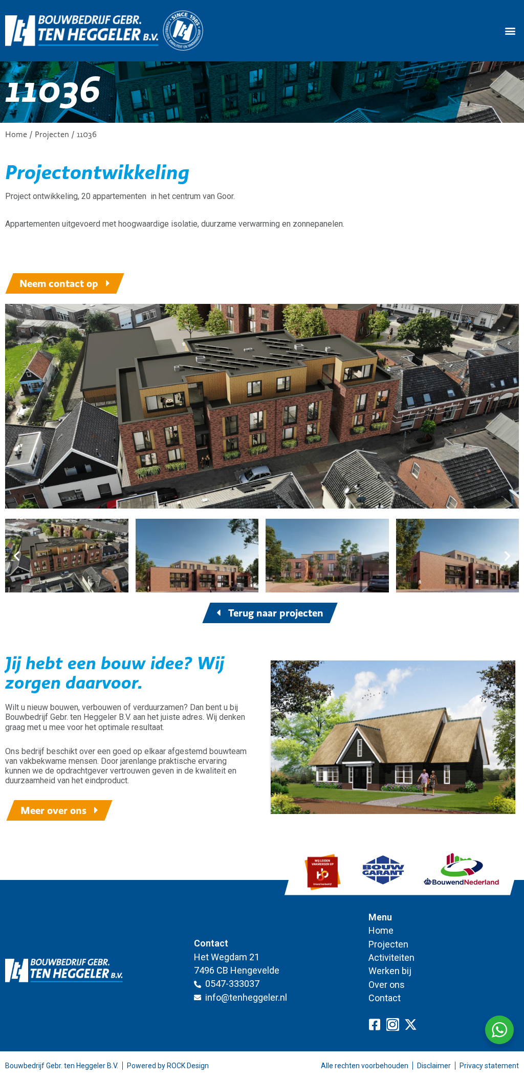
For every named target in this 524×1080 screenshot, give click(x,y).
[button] (510, 31)
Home (16, 134)
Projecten (52, 134)
